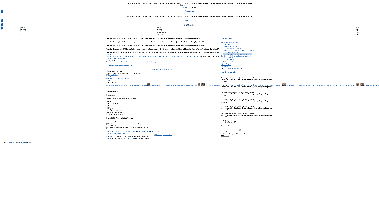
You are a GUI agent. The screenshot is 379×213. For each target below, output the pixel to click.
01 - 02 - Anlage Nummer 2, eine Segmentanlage (151, 56)
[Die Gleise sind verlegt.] (294, 85)
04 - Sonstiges (225, 66)
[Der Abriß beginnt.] (148, 85)
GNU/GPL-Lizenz (129, 138)
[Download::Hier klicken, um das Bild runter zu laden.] (125, 78)
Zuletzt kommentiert (143, 62)
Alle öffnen (225, 42)
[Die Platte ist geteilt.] (191, 85)
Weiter (108, 80)
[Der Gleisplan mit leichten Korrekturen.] (134, 85)
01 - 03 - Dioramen (227, 58)
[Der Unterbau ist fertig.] (284, 85)
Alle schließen (233, 42)
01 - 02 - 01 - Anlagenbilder (231, 52)
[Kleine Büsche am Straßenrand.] (163, 69)
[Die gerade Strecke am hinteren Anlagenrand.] (318, 85)
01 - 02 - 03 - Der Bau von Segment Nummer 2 (183, 56)
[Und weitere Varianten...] (217, 85)
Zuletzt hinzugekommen (128, 62)
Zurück (115, 75)
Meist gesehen (155, 62)
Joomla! (108, 138)
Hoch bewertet (115, 62)
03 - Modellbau (226, 65)
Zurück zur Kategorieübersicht (116, 58)
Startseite (186, 7)
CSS (30, 142)
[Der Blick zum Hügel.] (362, 85)
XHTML (23, 142)
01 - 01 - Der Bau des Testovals (232, 48)
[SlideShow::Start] (107, 71)
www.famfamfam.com (235, 68)
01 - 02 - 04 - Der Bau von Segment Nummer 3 (236, 56)
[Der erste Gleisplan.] (113, 85)
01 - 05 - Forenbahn (227, 61)
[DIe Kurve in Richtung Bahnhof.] (344, 85)
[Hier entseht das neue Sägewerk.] (203, 85)
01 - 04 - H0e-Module (228, 59)
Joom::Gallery (227, 44)
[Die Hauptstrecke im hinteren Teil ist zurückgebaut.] (166, 85)
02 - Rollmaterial (226, 63)
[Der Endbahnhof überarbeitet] (207, 85)
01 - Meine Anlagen (128, 56)
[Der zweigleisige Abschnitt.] (357, 85)
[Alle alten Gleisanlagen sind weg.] (199, 85)
